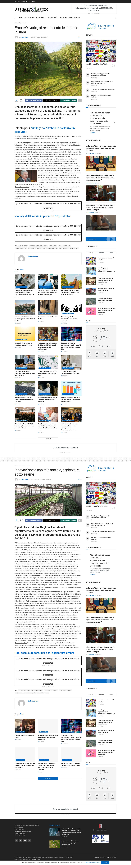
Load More (48, 438)
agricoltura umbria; (24, 690)
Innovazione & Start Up (24, 465)
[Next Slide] (114, 121)
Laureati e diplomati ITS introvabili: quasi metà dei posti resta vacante (25, 373)
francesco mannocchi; (51, 690)
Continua (98, 130)
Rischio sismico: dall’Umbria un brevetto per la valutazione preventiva (48, 737)
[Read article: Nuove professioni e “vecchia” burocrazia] (48, 808)
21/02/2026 (41, 351)
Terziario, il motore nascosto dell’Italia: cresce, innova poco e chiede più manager (47, 292)
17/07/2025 (18, 430)
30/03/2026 (64, 297)
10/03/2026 (64, 323)
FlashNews (42, 814)
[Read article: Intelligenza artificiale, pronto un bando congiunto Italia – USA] (71, 835)
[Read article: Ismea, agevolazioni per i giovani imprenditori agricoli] (71, 808)
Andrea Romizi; (23, 245)
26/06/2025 (41, 772)
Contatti (23, 1)
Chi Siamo (17, 1)
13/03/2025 (41, 796)
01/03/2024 (64, 850)
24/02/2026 (41, 741)
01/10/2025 (64, 375)
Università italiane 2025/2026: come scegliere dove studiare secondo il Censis (24, 426)
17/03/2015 (33, 479)
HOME (20, 17)
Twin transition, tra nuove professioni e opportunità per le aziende (24, 846)
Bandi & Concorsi (67, 840)
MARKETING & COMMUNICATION (70, 17)
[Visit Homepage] (31, 9)
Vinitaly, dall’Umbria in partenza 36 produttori (43, 216)
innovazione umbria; (65, 690)
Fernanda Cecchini (21, 248)
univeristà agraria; (43, 693)
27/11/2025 (18, 377)
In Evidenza (42, 840)
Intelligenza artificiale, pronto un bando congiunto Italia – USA (71, 846)
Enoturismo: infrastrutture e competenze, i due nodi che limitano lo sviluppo (70, 292)
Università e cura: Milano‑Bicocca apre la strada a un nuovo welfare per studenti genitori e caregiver (100, 204)
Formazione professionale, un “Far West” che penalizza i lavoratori (47, 399)
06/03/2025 (18, 824)
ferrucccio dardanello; (34, 248)
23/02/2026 (18, 347)
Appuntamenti (43, 760)
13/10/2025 (18, 769)
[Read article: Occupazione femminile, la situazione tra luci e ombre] (25, 334)
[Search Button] (115, 18)
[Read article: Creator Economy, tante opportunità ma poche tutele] (71, 362)
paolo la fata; (74, 248)
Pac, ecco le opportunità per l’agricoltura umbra (44, 653)
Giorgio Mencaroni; (48, 248)
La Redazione (24, 37)
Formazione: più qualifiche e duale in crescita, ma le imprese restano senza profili (24, 292)
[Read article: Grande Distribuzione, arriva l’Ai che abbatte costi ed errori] (25, 782)
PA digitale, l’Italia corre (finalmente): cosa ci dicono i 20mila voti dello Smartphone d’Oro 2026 (101, 145)
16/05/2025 (18, 796)
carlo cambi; (52, 245)
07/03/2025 (64, 798)
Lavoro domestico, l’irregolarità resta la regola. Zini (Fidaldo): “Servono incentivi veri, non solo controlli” (100, 175)
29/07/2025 (18, 404)
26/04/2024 (18, 850)
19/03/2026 (18, 323)
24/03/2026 (18, 739)
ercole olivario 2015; (64, 245)
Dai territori (20, 731)
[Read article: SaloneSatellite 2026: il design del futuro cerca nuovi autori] (71, 754)
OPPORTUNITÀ (52, 17)
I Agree (105, 862)
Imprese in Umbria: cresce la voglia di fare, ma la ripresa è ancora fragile (70, 399)
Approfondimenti (23, 22)
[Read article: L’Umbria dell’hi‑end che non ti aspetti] (25, 726)
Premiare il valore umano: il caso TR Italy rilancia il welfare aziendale (24, 399)
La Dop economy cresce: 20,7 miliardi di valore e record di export (47, 373)
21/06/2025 (64, 768)
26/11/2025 (41, 377)
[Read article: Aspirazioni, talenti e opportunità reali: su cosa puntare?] (71, 307)
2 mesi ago (98, 150)
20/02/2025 (41, 822)
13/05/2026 (41, 297)
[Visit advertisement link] (101, 26)
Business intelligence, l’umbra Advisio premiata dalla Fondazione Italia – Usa (47, 846)
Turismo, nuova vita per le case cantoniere (102, 89)
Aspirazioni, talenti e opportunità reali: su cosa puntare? (69, 319)
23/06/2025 (41, 432)
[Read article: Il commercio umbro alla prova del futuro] (48, 307)
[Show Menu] (15, 17)
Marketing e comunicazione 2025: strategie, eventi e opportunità (106, 307)
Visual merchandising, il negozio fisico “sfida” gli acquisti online (105, 277)
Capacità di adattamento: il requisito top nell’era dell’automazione (69, 794)
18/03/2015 (33, 37)
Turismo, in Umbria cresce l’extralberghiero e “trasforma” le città (25, 319)
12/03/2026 (41, 321)
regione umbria (20, 693)
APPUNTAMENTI (29, 17)
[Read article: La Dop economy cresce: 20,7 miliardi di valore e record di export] (48, 362)
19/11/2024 (64, 822)
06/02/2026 (64, 351)
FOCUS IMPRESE (41, 17)
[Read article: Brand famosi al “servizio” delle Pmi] (101, 51)
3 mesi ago (98, 209)
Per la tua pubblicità (30, 1)
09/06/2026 (18, 297)
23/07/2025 (41, 404)
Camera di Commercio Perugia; (38, 245)
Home (16, 22)
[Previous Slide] (87, 121)
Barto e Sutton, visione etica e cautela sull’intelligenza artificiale (24, 820)
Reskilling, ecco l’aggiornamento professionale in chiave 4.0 (106, 267)
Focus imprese (66, 814)
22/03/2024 (41, 850)
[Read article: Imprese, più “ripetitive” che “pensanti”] (48, 782)
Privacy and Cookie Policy (93, 862)
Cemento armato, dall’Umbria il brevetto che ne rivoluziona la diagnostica (25, 765)
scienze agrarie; (31, 693)
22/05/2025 (64, 432)
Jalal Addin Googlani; (62, 248)
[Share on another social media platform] (80, 100)
